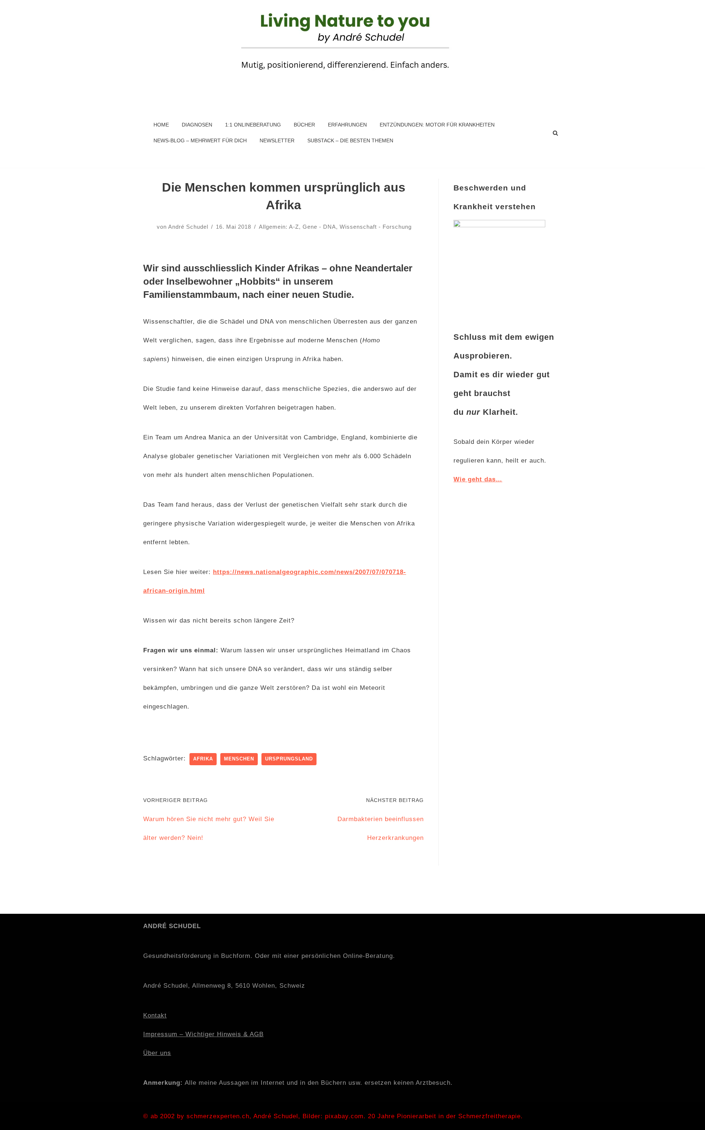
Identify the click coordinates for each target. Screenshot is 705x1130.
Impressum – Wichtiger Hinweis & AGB (203, 1034)
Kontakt (155, 1015)
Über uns (157, 1052)
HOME (161, 125)
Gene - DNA (319, 227)
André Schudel (188, 227)
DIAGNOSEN (197, 125)
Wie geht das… (477, 479)
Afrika (203, 759)
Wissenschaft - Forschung (376, 227)
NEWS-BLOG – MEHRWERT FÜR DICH (200, 140)
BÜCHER (304, 125)
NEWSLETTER (277, 140)
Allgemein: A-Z (279, 227)
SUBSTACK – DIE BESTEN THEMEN (350, 140)
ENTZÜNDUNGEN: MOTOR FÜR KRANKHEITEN (437, 125)
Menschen (239, 759)
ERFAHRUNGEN (347, 125)
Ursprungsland (289, 759)
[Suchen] (555, 133)
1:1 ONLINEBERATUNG (253, 125)
